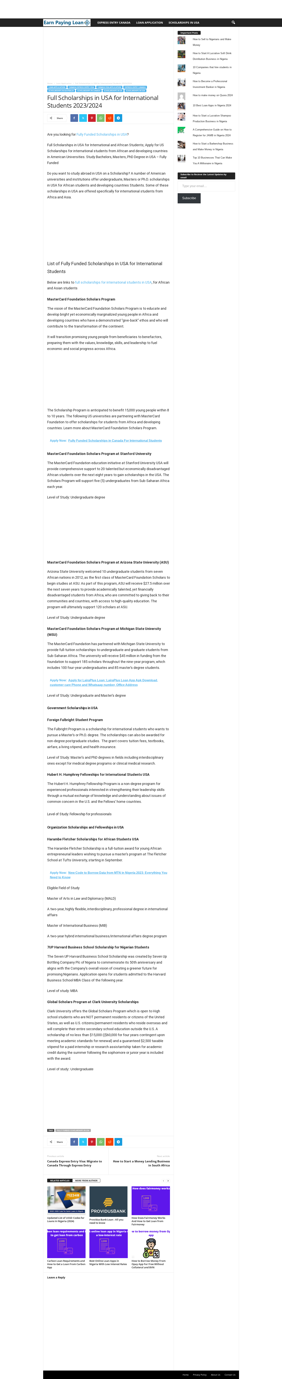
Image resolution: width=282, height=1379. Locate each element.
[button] (233, 22)
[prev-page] (163, 1181)
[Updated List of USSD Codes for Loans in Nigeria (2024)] (66, 1200)
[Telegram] (118, 118)
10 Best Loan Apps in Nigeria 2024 (212, 105)
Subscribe (189, 198)
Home (50, 83)
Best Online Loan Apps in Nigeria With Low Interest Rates (108, 1262)
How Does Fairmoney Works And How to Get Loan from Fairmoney (148, 1221)
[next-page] (168, 1181)
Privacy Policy (200, 1374)
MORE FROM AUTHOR (86, 1180)
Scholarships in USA (184, 22)
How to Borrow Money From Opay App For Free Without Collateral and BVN (149, 1264)
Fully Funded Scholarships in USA (102, 134)
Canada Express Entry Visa (81, 87)
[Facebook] (74, 118)
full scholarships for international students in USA (113, 282)
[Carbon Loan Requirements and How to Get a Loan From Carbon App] (66, 1243)
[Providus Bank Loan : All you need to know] (108, 1201)
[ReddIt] (109, 118)
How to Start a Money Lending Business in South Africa (141, 1163)
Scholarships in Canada (88, 90)
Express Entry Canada (113, 22)
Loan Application (149, 22)
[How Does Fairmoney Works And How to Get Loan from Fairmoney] (151, 1200)
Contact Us (230, 1374)
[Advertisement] (70, 8)
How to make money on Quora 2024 (213, 95)
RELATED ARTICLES (59, 1180)
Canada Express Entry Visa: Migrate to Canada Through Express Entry (74, 1163)
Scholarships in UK (113, 90)
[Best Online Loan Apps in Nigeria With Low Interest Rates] (108, 1243)
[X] (83, 118)
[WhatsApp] (101, 118)
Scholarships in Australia (61, 90)
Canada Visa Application (109, 87)
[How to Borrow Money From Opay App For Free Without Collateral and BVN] (151, 1243)
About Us (215, 1374)
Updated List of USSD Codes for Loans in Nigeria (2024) (65, 1219)
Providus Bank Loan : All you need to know (106, 1221)
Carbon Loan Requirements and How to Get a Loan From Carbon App (66, 1264)
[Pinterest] (92, 118)
